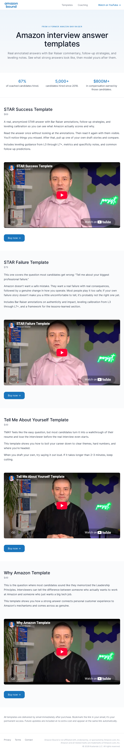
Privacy (7, 739)
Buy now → (14, 238)
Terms (18, 739)
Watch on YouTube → (109, 5)
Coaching (83, 5)
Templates (67, 5)
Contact (29, 739)
